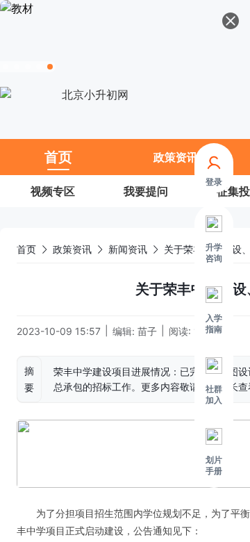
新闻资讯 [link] (127, 249)
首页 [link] (26, 249)
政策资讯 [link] (72, 249)
